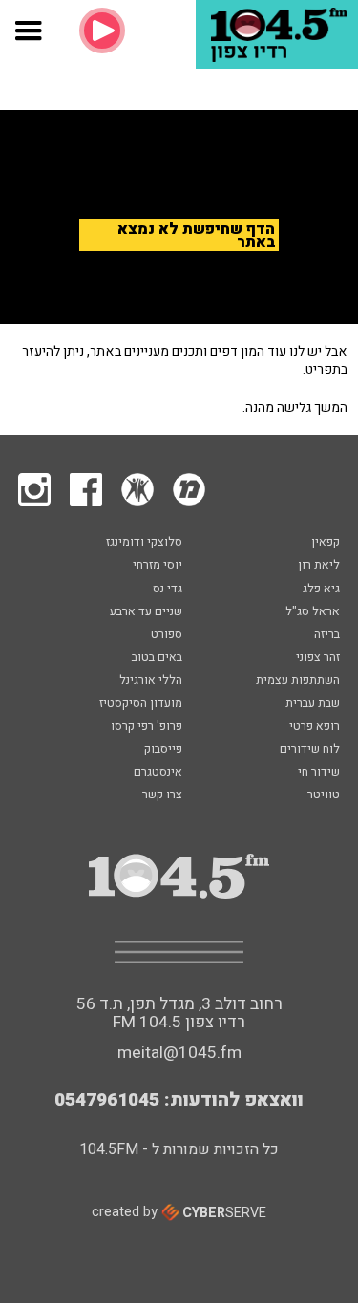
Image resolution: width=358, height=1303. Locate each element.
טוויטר (323, 795)
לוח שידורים (310, 749)
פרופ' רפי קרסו (146, 727)
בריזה (327, 635)
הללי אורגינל (150, 681)
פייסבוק (163, 749)
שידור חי (319, 772)
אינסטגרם (158, 772)
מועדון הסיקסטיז (140, 704)
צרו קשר (162, 795)
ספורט (166, 635)
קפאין (325, 542)
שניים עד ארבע (146, 612)
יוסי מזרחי (157, 565)
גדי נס (167, 589)
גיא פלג (321, 589)
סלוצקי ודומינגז (144, 542)
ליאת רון (319, 565)
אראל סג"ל (312, 612)
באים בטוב (157, 658)
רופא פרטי (314, 727)
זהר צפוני (318, 658)
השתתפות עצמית (298, 681)
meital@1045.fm (179, 1052)
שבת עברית (312, 704)
